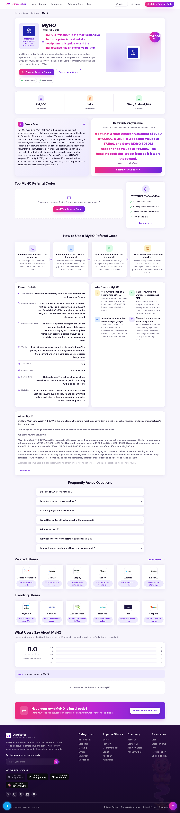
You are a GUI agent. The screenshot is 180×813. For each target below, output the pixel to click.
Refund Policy (159, 752)
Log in (20, 674)
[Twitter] (8, 794)
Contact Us (133, 744)
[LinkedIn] (27, 794)
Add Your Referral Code (69, 209)
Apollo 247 (108, 756)
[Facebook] (21, 794)
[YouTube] (34, 794)
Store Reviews (159, 744)
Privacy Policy (111, 807)
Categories (56, 4)
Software (35, 13)
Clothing (82, 748)
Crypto (81, 752)
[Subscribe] (56, 761)
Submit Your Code (68, 72)
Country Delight (110, 748)
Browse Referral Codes (38, 72)
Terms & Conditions (130, 807)
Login (137, 4)
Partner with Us (135, 752)
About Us (132, 739)
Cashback (83, 744)
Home (33, 4)
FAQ (154, 748)
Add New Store (75, 4)
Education (83, 756)
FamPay (107, 744)
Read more (25, 470)
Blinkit (106, 752)
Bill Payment (84, 739)
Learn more (144, 223)
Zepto (106, 739)
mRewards (108, 760)
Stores (42, 4)
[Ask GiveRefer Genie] (173, 806)
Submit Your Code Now (128, 169)
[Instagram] (14, 794)
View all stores (155, 559)
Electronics (83, 760)
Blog (88, 4)
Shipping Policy (159, 756)
